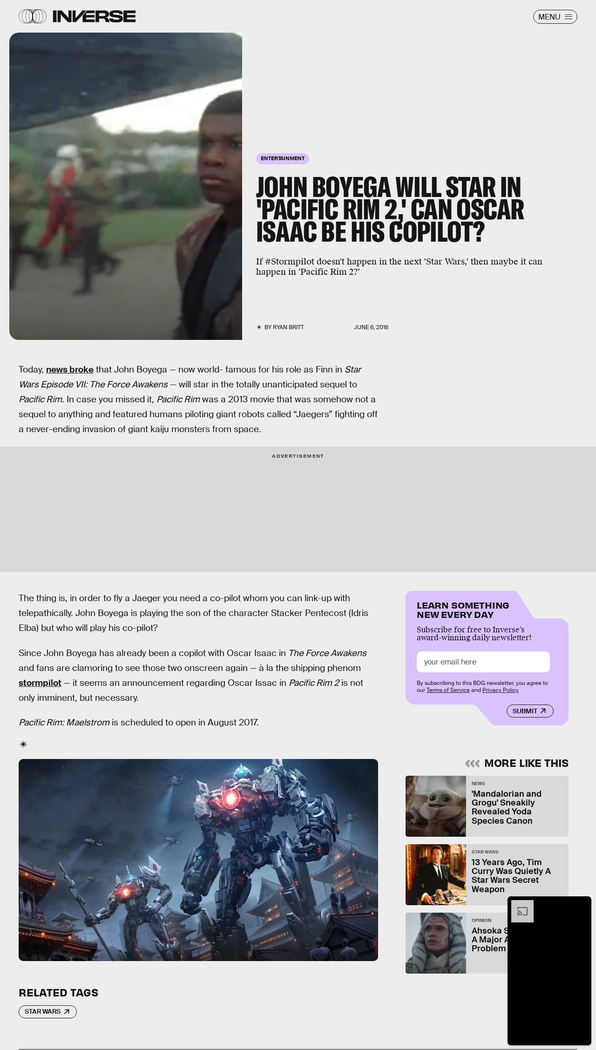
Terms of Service (448, 690)
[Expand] (517, 904)
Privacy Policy (500, 690)
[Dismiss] (581, 904)
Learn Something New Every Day (463, 609)
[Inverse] (94, 16)
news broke (70, 369)
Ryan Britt (288, 327)
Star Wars (43, 1011)
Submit (525, 711)
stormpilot (40, 683)
